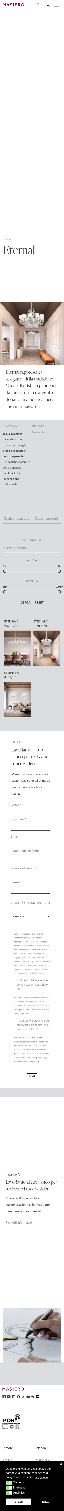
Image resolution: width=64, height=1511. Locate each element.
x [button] (61, 1463)
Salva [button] (45, 1501)
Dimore (7, 1448)
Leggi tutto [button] (41, 1477)
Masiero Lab (39, 432)
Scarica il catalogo (16, 519)
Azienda (40, 1448)
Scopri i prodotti (46, 519)
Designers (41, 1460)
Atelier (7, 239)
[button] (9, 1483)
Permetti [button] (18, 1501)
